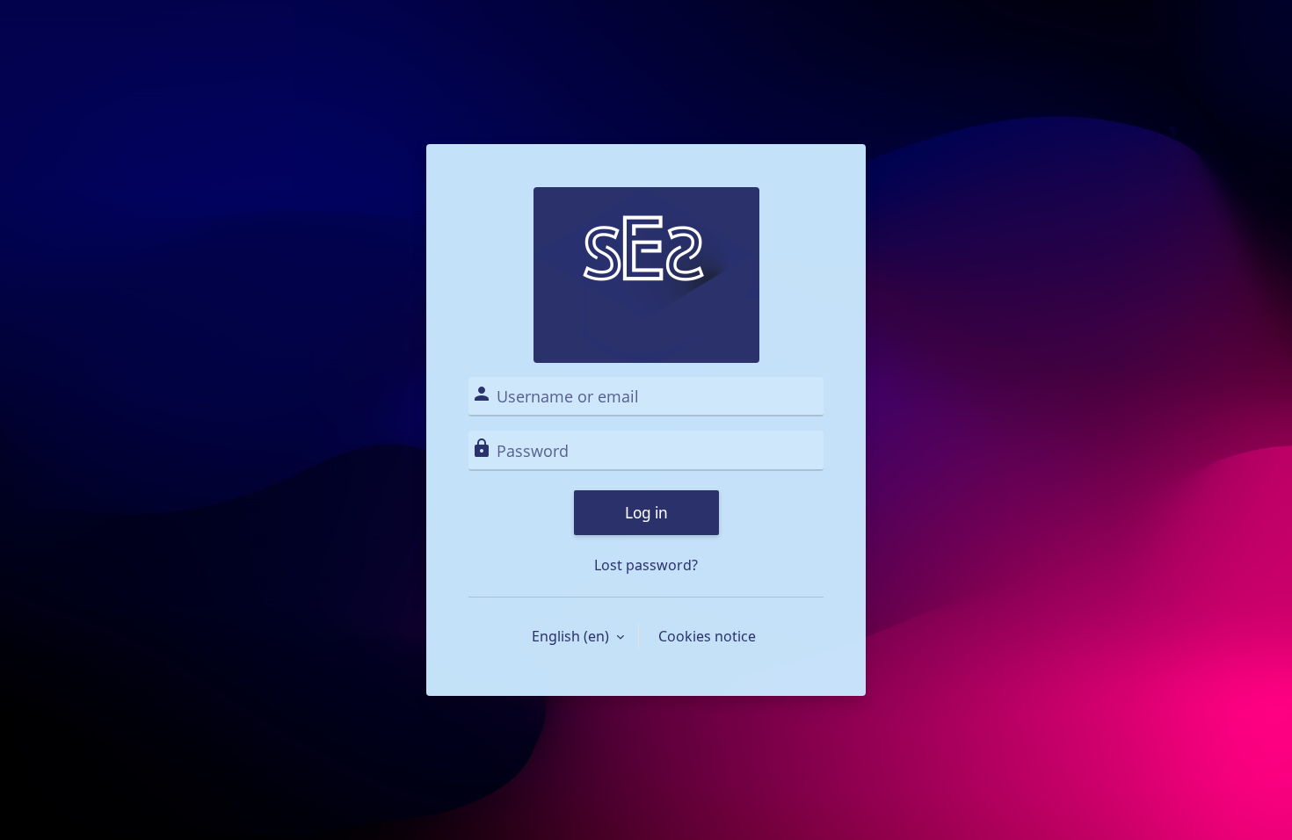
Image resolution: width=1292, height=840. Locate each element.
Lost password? (646, 565)
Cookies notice (707, 636)
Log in (646, 513)
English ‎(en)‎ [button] (572, 636)
